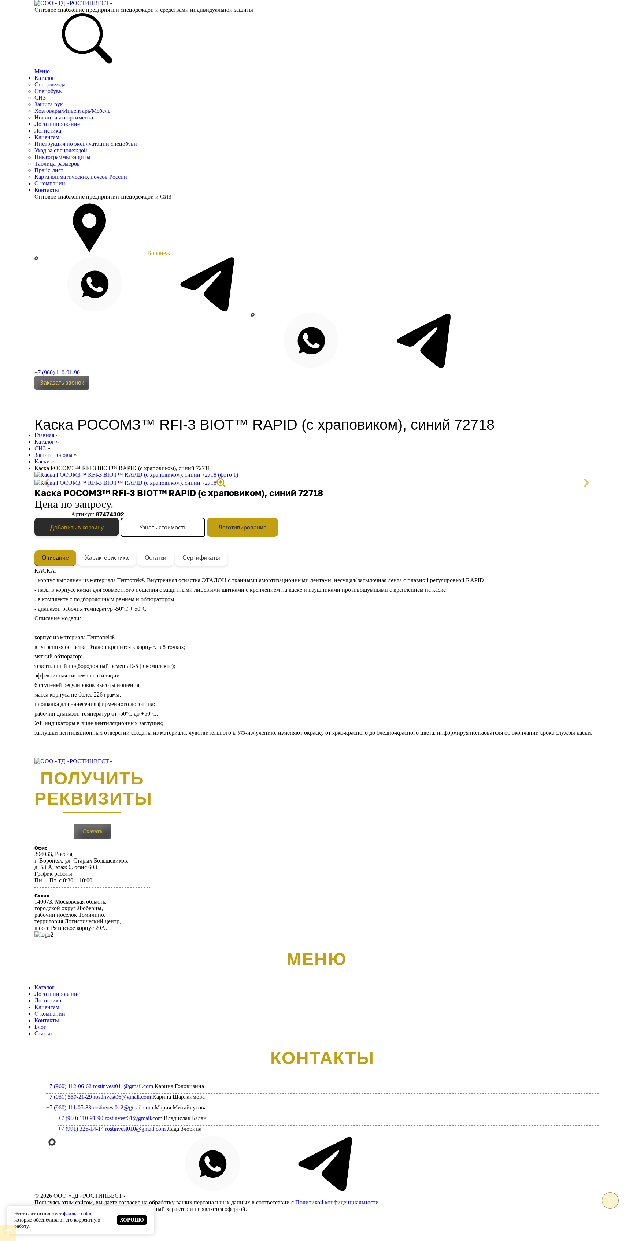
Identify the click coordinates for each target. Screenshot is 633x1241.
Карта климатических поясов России (80, 177)
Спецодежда (50, 84)
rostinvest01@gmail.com (133, 1118)
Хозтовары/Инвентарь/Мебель (72, 111)
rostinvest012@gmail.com (123, 1107)
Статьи (43, 1033)
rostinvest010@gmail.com (135, 1129)
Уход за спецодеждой (60, 150)
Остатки (155, 558)
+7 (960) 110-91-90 (57, 372)
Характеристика (107, 558)
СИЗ (40, 98)
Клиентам (46, 137)
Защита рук (48, 104)
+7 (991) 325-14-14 (81, 1129)
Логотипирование (57, 124)
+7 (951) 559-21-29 (69, 1097)
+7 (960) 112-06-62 (69, 1086)
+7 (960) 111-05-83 (68, 1107)
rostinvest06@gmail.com (122, 1097)
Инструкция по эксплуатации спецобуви (85, 144)
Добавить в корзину (77, 527)
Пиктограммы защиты (62, 157)
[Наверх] (8, 1233)
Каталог (44, 78)
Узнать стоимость (162, 527)
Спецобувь (48, 91)
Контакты (46, 190)
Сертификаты (201, 558)
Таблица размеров (57, 163)
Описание (55, 558)
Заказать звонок (62, 383)
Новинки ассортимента (63, 117)
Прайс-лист (48, 170)
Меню (42, 71)
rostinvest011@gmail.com (123, 1086)
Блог (40, 1027)
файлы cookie (77, 1213)
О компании (49, 183)
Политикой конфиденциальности (337, 1202)
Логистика (47, 131)
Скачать (92, 831)
